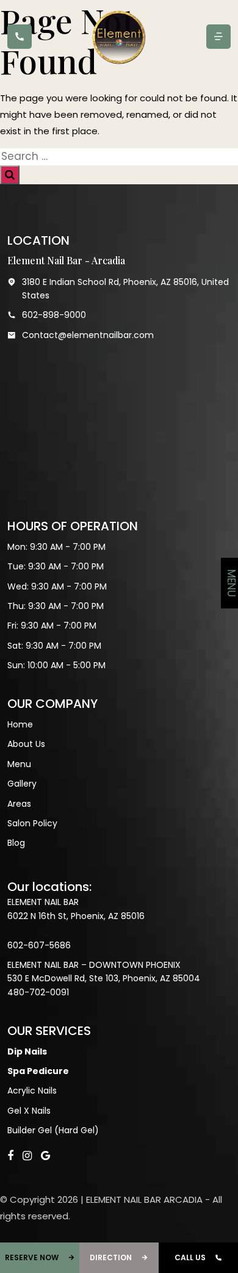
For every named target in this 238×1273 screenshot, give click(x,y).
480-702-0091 (38, 992)
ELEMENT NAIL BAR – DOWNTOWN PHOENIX (94, 965)
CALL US (190, 1257)
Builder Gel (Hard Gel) (53, 1130)
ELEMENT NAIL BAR (43, 902)
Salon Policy (32, 823)
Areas (19, 804)
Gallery (22, 783)
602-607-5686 (39, 945)
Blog (16, 843)
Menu (19, 764)
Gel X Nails (29, 1111)
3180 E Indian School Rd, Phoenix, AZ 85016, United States (125, 288)
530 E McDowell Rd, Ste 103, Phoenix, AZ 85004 (103, 978)
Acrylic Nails (32, 1090)
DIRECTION (111, 1257)
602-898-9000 (54, 315)
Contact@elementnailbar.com (88, 335)
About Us (26, 744)
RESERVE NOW (32, 1257)
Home (20, 724)
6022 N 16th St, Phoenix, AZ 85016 (76, 916)
